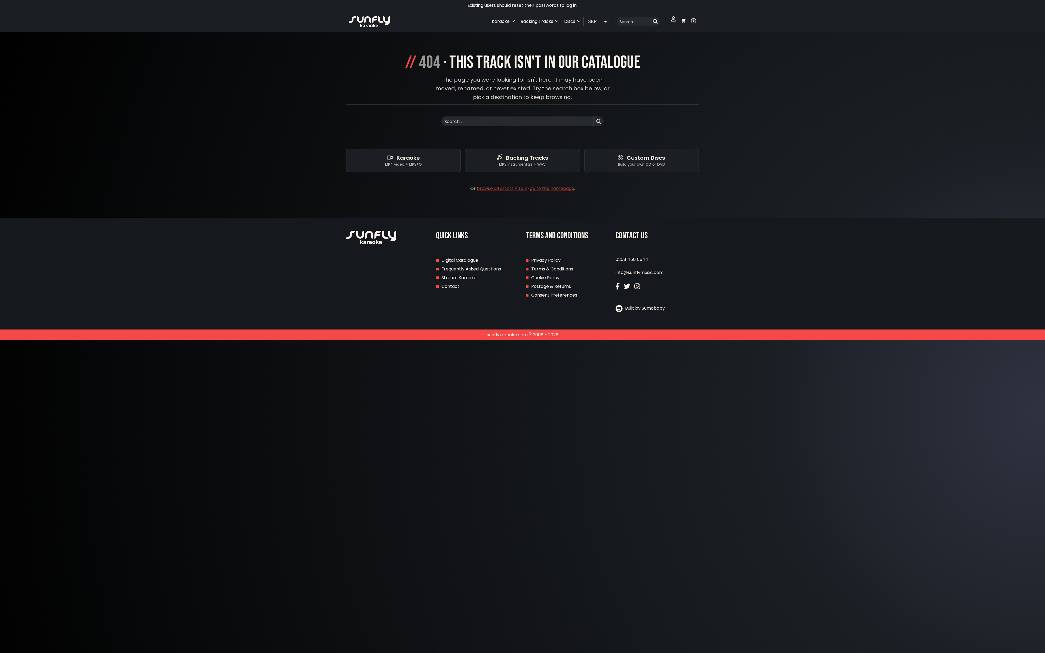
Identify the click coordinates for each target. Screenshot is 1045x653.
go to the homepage (552, 188)
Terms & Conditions (552, 269)
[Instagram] (637, 286)
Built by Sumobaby (644, 308)
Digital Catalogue (459, 260)
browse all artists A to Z (502, 188)
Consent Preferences (554, 295)
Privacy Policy (546, 260)
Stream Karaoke (459, 278)
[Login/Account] (673, 21)
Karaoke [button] (501, 21)
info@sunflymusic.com (639, 272)
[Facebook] (618, 286)
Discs (569, 21)
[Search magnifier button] (655, 21)
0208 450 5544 (632, 259)
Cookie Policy (545, 278)
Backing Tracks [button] (537, 21)
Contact (450, 286)
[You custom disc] (693, 21)
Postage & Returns (551, 286)
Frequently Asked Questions (471, 269)
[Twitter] (627, 286)
